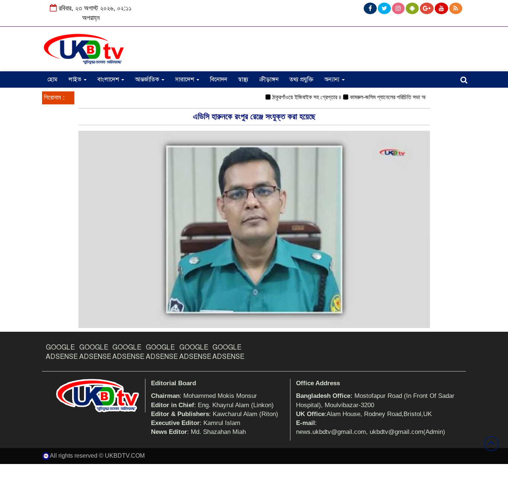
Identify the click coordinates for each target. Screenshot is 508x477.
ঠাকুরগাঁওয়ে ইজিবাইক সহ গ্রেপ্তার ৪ (298, 97)
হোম (52, 79)
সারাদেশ (185, 79)
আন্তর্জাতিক (148, 79)
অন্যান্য (332, 79)
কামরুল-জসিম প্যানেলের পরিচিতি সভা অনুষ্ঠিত (384, 97)
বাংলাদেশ (108, 79)
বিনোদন (218, 79)
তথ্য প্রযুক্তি (301, 79)
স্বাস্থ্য (243, 79)
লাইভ (75, 79)
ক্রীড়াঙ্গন (269, 79)
